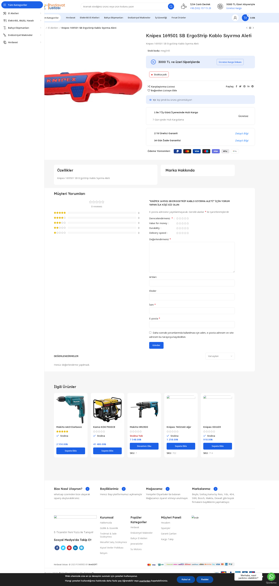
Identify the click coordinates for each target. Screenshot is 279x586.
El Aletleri (53, 27)
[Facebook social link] (236, 86)
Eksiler (152, 290)
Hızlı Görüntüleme (83, 408)
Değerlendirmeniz (160, 239)
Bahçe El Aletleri (138, 538)
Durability (154, 228)
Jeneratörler (136, 543)
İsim (152, 304)
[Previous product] (246, 28)
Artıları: (153, 277)
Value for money (158, 223)
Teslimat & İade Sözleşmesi (108, 535)
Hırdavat (134, 527)
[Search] (171, 6)
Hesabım (165, 522)
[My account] (235, 17)
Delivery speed (158, 233)
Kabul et (186, 579)
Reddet (204, 579)
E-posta (154, 318)
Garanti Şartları (168, 533)
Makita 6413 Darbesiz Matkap (69, 428)
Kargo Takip (167, 539)
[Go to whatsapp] (271, 577)
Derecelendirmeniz (161, 218)
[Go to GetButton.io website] (271, 583)
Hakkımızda (106, 522)
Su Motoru (136, 549)
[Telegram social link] (252, 86)
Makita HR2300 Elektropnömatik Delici (143, 428)
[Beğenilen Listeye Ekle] (83, 415)
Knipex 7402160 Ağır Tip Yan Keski (179, 428)
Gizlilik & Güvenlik (109, 528)
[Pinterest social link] (244, 86)
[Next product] (253, 28)
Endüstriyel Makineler (141, 532)
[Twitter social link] (240, 86)
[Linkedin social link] (248, 86)
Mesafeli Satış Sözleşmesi (113, 542)
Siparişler (165, 528)
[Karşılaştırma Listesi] (83, 400)
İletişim (103, 553)
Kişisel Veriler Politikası (111, 547)
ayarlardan (144, 580)
